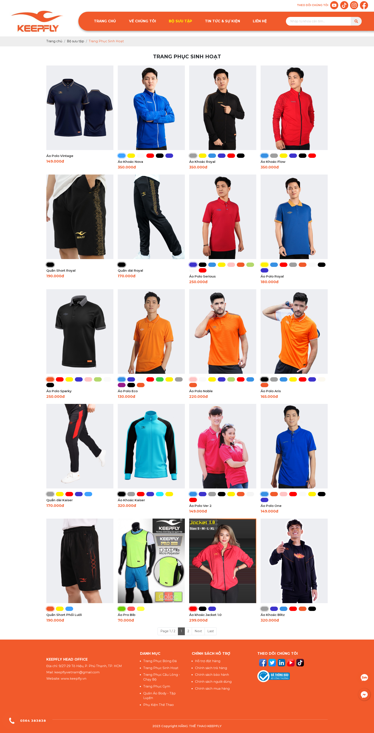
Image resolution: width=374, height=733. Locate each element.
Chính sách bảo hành (212, 675)
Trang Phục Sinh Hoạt (160, 668)
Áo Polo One (271, 506)
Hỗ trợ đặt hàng (207, 661)
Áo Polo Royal (272, 276)
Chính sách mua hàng (212, 689)
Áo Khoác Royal (202, 162)
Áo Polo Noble (201, 391)
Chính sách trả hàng (211, 668)
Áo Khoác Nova (130, 162)
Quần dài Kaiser (59, 500)
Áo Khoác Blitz (273, 615)
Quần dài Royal (130, 270)
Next (198, 631)
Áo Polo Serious (202, 276)
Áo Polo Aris (271, 391)
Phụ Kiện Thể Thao (158, 705)
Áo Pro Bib (126, 615)
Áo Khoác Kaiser (131, 500)
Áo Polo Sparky (59, 391)
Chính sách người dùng (213, 682)
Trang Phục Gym (156, 686)
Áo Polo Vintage (59, 156)
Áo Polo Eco (128, 391)
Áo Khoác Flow (273, 162)
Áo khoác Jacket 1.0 (205, 615)
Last (210, 631)
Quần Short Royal (61, 270)
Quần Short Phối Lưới (64, 615)
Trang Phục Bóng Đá (160, 661)
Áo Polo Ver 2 (200, 506)
